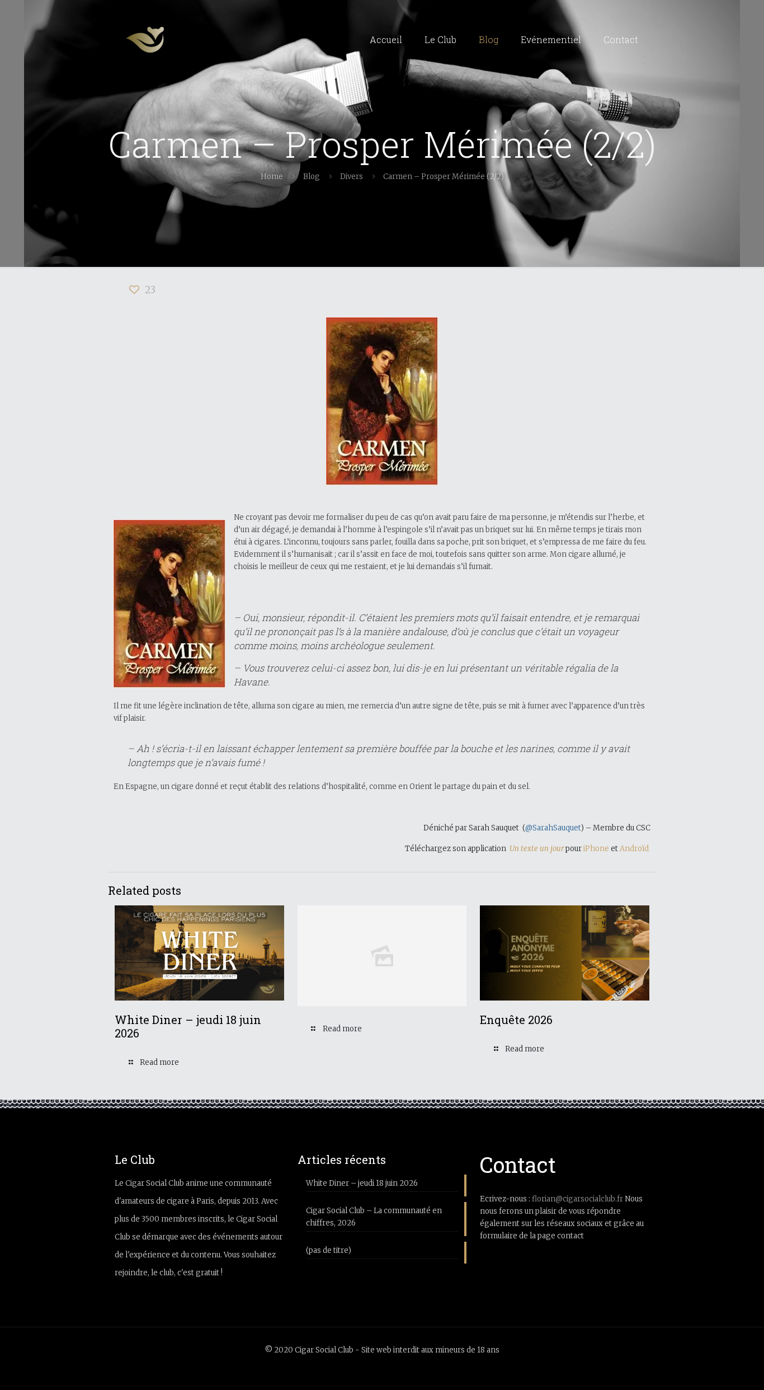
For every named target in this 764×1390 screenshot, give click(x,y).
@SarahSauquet (553, 828)
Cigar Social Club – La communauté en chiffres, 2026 (374, 1217)
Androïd (635, 848)
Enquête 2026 (516, 1019)
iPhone (597, 848)
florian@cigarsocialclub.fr (577, 1199)
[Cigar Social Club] (145, 39)
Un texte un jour (537, 848)
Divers (351, 176)
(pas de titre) (328, 1250)
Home (272, 176)
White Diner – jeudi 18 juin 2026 (188, 1026)
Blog (311, 176)
